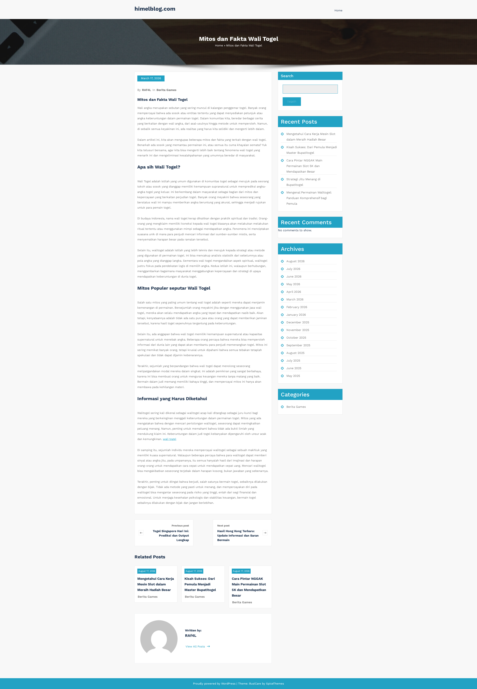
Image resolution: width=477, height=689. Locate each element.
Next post (223, 525)
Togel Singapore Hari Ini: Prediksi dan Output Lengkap (171, 535)
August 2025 (295, 353)
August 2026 (295, 261)
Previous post (180, 525)
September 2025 (298, 345)
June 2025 (293, 368)
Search (287, 76)
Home (338, 10)
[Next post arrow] (265, 532)
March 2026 (295, 299)
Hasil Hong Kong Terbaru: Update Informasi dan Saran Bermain (238, 535)
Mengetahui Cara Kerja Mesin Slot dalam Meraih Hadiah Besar (155, 584)
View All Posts (196, 646)
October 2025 (296, 337)
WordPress (228, 683)
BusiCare (255, 683)
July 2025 (293, 360)
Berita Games (166, 90)
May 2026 (293, 284)
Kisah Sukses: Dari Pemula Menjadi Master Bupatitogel (200, 584)
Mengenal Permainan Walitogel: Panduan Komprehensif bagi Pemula (309, 198)
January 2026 (296, 314)
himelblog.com (155, 8)
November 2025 (297, 330)
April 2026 (293, 292)
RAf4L (146, 90)
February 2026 (296, 307)
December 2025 (297, 322)
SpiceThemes (274, 683)
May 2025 (293, 376)
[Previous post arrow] (141, 532)
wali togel (169, 439)
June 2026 (293, 276)
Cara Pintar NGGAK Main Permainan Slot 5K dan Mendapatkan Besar (304, 166)
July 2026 (293, 269)
